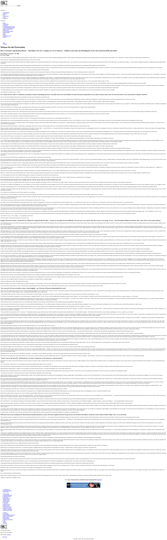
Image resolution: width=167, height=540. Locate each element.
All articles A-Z (6, 489)
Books (4, 34)
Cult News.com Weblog (8, 31)
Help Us (5, 37)
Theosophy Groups (7, 508)
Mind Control (6, 30)
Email (5, 44)
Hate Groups (5, 497)
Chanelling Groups (7, 496)
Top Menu (3, 10)
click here (100, 479)
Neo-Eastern (5, 502)
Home (4, 23)
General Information (7, 490)
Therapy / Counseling (7, 509)
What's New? (6, 16)
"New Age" (5, 503)
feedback (9, 534)
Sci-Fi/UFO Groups (7, 506)
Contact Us (5, 18)
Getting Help (5, 24)
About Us (5, 13)
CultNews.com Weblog (8, 519)
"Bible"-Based (6, 494)
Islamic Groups (6, 499)
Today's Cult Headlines (8, 28)
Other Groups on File (7, 510)
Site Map (5, 523)
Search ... (2, 5)
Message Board (6, 32)
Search (18, 5)
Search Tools (5, 491)
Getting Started (6, 12)
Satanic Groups (6, 505)
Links (4, 33)
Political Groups (6, 504)
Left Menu (3, 20)
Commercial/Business (7, 495)
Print (4, 42)
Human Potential (6, 498)
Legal (4, 17)
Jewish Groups (6, 501)
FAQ (4, 14)
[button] (5, 10)
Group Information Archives (9, 26)
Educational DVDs (7, 35)
